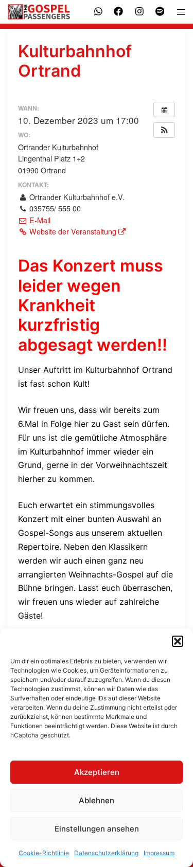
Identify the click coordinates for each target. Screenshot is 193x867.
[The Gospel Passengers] (40, 12)
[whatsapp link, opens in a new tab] (97, 11)
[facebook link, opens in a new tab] (118, 11)
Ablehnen (96, 800)
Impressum (159, 853)
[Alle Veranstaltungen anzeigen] (164, 109)
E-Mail (38, 220)
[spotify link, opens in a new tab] (159, 11)
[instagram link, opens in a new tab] (138, 11)
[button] (177, 641)
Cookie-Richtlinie (44, 853)
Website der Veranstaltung (72, 231)
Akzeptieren (96, 772)
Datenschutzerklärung (106, 853)
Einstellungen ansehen (97, 829)
